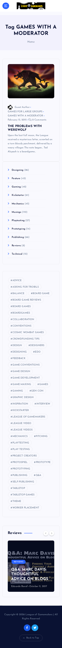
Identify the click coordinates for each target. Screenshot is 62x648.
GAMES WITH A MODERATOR (25, 115)
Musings (16, 212)
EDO (37, 352)
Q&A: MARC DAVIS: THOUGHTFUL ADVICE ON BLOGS (29, 574)
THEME (16, 501)
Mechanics (18, 203)
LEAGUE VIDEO (21, 423)
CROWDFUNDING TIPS (25, 339)
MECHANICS (20, 436)
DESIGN (17, 345)
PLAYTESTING (20, 443)
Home (31, 42)
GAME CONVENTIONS (26, 365)
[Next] (51, 533)
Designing (17, 170)
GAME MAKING (21, 384)
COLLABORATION (23, 319)
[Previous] (45, 533)
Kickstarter (18, 195)
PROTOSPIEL (20, 462)
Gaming (16, 187)
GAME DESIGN (21, 371)
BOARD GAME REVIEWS (26, 300)
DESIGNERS (37, 345)
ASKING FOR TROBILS (25, 287)
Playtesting (18, 220)
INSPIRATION (20, 404)
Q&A (38, 475)
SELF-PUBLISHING (23, 482)
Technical (17, 254)
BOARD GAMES (21, 306)
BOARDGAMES (21, 313)
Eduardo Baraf (19, 586)
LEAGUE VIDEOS (22, 430)
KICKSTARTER (20, 410)
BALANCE (18, 293)
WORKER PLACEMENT (25, 508)
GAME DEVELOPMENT (26, 378)
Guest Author (22, 107)
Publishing (18, 237)
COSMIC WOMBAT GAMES (28, 332)
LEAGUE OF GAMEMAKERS (28, 417)
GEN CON (37, 391)
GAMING (17, 391)
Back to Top (32, 638)
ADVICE (17, 280)
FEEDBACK (18, 358)
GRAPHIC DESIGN (23, 397)
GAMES (43, 384)
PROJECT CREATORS (24, 456)
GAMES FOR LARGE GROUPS (25, 111)
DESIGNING (19, 352)
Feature (16, 178)
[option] (31, 566)
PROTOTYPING (21, 469)
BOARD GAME (41, 293)
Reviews (16, 245)
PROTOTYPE (43, 462)
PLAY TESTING (21, 449)
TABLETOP (18, 488)
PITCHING (42, 436)
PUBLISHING (19, 475)
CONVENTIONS (22, 326)
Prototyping (18, 229)
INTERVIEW (43, 404)
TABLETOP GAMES (23, 495)
